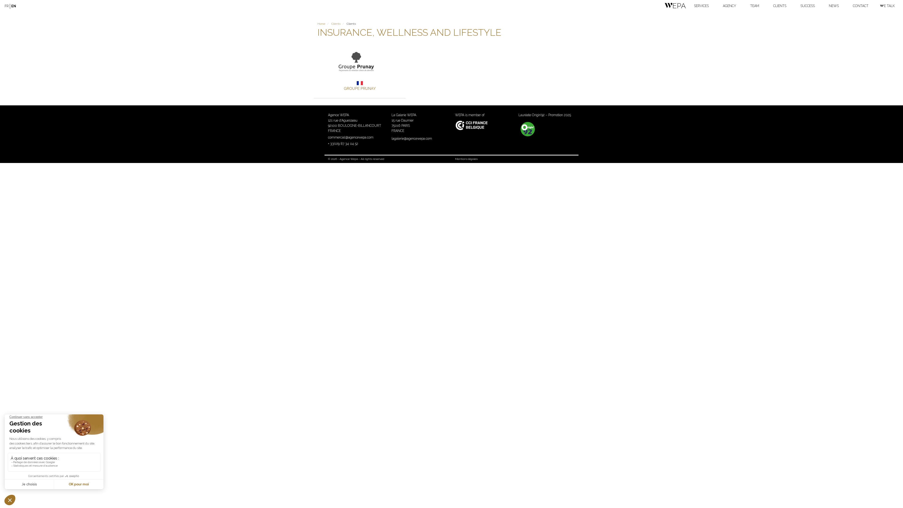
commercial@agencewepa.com (350, 137)
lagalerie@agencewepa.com (412, 138)
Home (321, 23)
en (13, 6)
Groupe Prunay (360, 88)
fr (7, 6)
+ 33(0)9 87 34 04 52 (343, 144)
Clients (336, 23)
